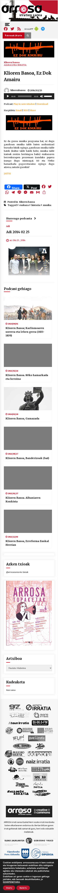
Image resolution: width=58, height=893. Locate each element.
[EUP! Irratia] (18, 738)
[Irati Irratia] (40, 746)
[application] (29, 96)
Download (42, 104)
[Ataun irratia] (19, 722)
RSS (26, 110)
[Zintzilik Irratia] (41, 792)
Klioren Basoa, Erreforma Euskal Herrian (27, 543)
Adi (8, 226)
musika (47, 205)
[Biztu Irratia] (9, 730)
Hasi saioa (10, 690)
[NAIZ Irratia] (38, 761)
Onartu (9, 888)
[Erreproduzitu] (7, 96)
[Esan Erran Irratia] (45, 730)
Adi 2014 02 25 (17, 232)
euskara (24, 205)
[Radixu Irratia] (21, 777)
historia (35, 205)
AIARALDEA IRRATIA (15, 65)
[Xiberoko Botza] (37, 785)
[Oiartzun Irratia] (17, 769)
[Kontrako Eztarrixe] (10, 761)
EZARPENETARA (11, 882)
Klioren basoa (11, 62)
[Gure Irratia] (36, 738)
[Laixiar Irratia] (20, 761)
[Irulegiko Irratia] (14, 753)
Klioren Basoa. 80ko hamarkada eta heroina (27, 377)
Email (19, 110)
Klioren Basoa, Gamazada (22, 418)
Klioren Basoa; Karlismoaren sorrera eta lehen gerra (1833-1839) (25, 332)
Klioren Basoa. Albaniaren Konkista (23, 499)
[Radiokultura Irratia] (41, 769)
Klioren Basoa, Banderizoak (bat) (27, 458)
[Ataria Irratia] (41, 715)
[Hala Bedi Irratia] (22, 746)
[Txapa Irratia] (22, 785)
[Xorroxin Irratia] (18, 792)
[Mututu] (41, 96)
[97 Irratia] (16, 707)
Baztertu (23, 888)
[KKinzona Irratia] (40, 753)
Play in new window (24, 104)
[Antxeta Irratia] (38, 707)
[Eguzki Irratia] (25, 730)
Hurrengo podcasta (19, 218)
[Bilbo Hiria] (40, 722)
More (33, 110)
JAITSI (7, 173)
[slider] (48, 96)
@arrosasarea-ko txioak (17, 572)
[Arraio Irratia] (20, 715)
